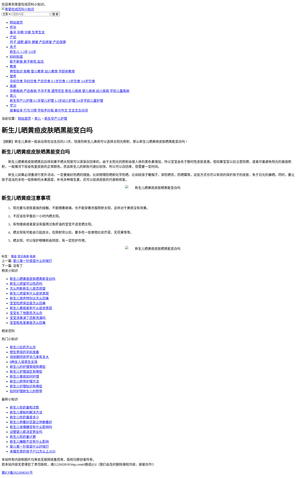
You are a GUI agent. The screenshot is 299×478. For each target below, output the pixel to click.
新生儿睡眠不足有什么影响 (29, 441)
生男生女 (38, 32)
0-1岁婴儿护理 (44, 100)
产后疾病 (30, 91)
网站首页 (16, 22)
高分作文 (61, 110)
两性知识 (17, 71)
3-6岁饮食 (88, 81)
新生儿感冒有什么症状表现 (29, 293)
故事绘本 (17, 110)
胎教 (27, 71)
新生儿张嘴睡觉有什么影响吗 (31, 427)
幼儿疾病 (103, 91)
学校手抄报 (46, 110)
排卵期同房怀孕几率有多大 (29, 357)
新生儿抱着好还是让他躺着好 (31, 422)
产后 (13, 37)
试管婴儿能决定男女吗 (26, 432)
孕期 (20, 32)
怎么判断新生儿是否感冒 (28, 288)
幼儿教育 (52, 71)
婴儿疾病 (89, 91)
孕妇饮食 (30, 81)
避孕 (28, 42)
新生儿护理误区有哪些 (26, 371)
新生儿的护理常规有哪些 (28, 366)
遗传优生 (58, 91)
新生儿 (15, 52)
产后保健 (59, 42)
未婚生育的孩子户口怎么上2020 (32, 451)
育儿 (13, 96)
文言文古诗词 (78, 110)
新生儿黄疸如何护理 (24, 376)
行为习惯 (30, 110)
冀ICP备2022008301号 (17, 472)
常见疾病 (23, 256)
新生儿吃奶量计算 (23, 437)
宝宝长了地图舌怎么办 (26, 313)
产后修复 (46, 42)
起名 (40, 61)
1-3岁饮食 (73, 81)
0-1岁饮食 (58, 81)
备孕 (13, 32)
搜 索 (55, 14)
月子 (13, 42)
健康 (35, 42)
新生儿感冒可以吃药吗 (26, 283)
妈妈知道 (16, 56)
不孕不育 (44, 91)
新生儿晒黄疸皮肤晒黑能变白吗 (32, 279)
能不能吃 (30, 61)
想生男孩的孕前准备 (24, 352)
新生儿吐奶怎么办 (23, 347)
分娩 (28, 32)
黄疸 (14, 256)
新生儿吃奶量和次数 (24, 407)
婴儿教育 (38, 71)
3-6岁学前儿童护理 (89, 100)
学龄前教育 (67, 71)
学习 (13, 105)
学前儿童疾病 (119, 91)
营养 (13, 76)
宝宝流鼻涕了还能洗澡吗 (28, 318)
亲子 (13, 47)
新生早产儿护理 (21, 100)
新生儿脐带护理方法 (24, 381)
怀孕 (13, 27)
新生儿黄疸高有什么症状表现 (31, 308)
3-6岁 (32, 52)
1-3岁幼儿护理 (65, 100)
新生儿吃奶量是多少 (24, 417)
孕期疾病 (17, 91)
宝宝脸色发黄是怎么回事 (28, 323)
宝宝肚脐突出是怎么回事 (28, 303)
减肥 (20, 42)
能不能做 (17, 61)
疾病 (13, 86)
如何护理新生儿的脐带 (26, 391)
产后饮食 (44, 81)
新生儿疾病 (73, 91)
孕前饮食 (17, 81)
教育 (13, 66)
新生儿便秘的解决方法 (26, 412)
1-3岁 (24, 52)
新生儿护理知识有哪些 (26, 386)
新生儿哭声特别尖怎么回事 (29, 298)
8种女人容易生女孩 (23, 362)
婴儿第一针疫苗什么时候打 (32, 261)
